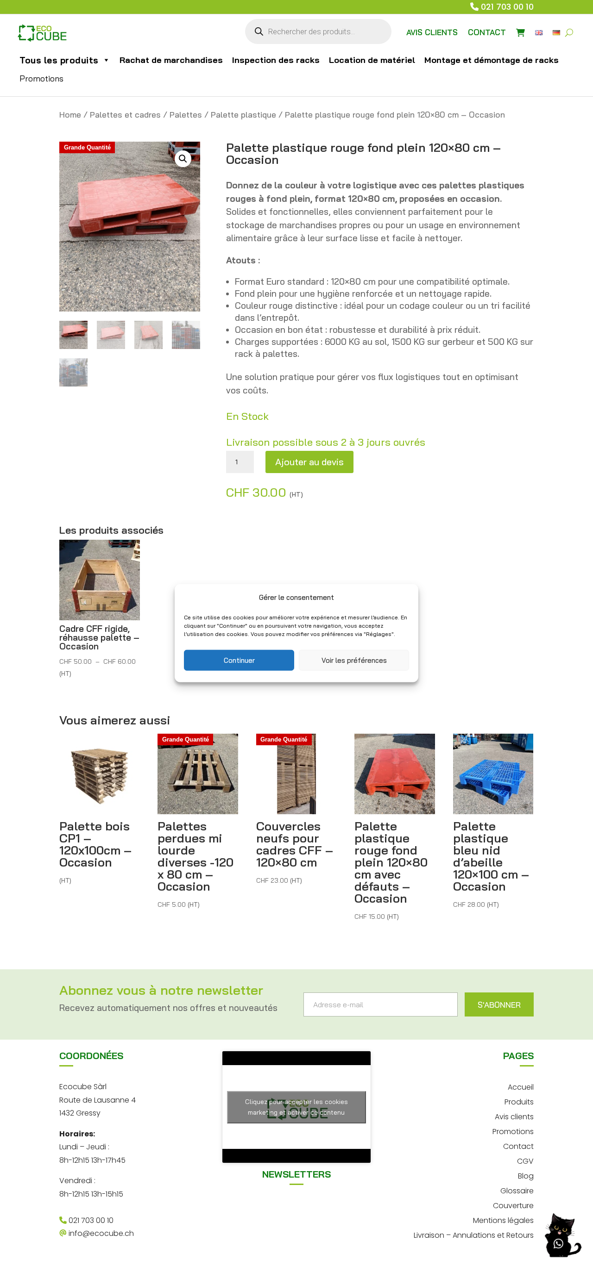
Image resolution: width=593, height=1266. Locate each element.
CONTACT (487, 32)
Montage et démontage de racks (491, 60)
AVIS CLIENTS (432, 32)
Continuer (239, 659)
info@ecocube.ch (100, 1233)
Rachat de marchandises (171, 60)
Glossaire (517, 1189)
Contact (518, 1145)
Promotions (41, 78)
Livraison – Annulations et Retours (474, 1234)
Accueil (521, 1086)
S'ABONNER (499, 1005)
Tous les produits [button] (59, 60)
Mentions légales (503, 1219)
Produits (519, 1101)
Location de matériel (372, 60)
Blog (526, 1175)
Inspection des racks (276, 60)
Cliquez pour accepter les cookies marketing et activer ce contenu (296, 1107)
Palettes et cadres (125, 114)
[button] (183, 158)
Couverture (513, 1204)
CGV (525, 1160)
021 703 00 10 (507, 6)
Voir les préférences (354, 659)
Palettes (186, 114)
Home (70, 114)
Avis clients (514, 1115)
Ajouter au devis (309, 462)
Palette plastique (243, 114)
